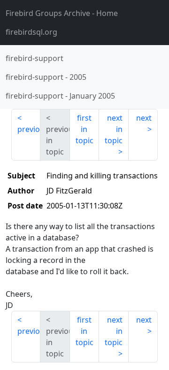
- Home (62, 13)
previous (28, 129)
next (144, 118)
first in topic (84, 129)
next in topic (114, 129)
